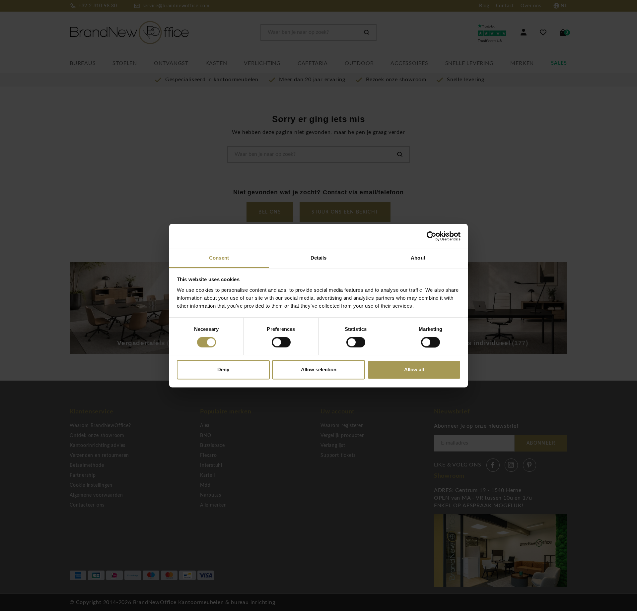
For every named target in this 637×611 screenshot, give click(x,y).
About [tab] (418, 258)
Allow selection (318, 370)
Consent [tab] (219, 258)
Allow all (414, 370)
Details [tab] (319, 258)
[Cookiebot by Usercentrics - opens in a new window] (431, 236)
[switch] (281, 342)
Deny (223, 370)
